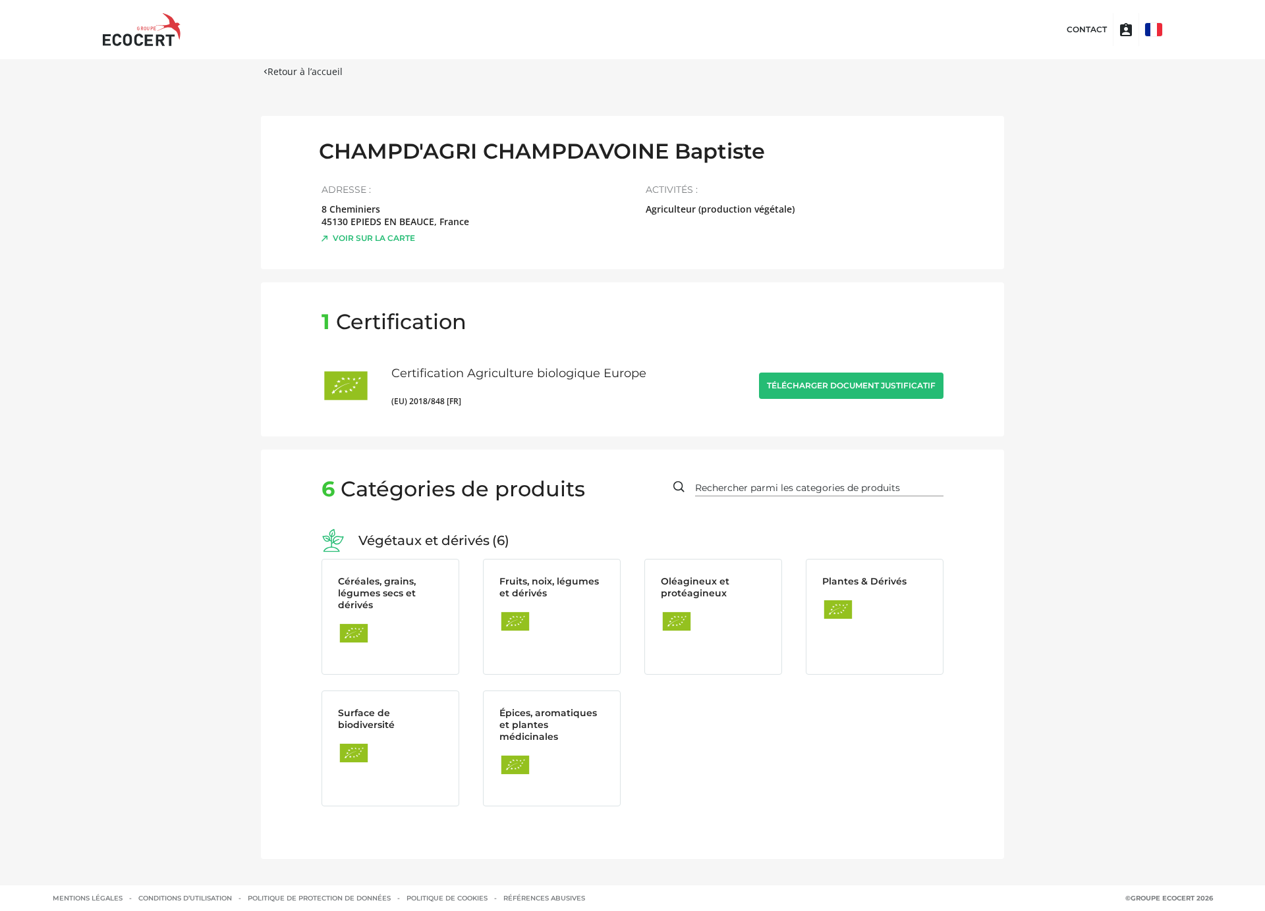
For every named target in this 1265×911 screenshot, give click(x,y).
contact (1087, 30)
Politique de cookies (447, 898)
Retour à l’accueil (305, 71)
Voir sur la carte (374, 238)
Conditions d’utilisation (185, 898)
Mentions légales (88, 898)
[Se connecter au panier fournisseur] (1126, 29)
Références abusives (544, 898)
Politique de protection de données (319, 898)
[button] (1153, 29)
